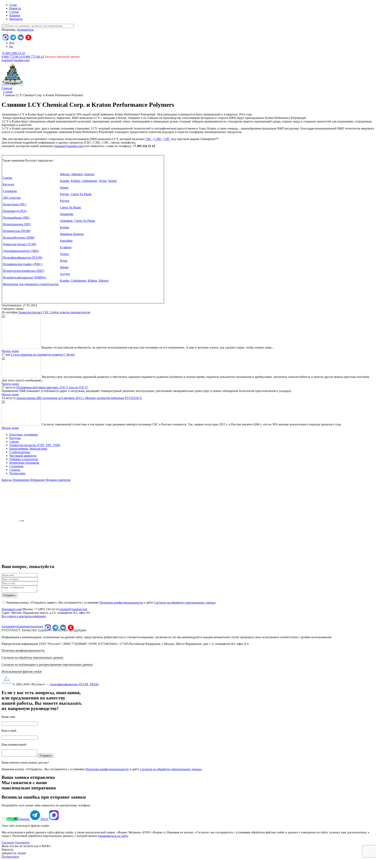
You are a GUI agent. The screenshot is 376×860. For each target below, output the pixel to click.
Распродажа (17, 473)
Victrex (64, 254)
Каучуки (8, 184)
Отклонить (22, 842)
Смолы (7, 177)
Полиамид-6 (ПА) (15, 211)
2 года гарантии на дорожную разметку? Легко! (43, 354)
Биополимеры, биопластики (28, 448)
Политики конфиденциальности (121, 602)
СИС (167, 139)
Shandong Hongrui (72, 234)
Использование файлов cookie (22, 671)
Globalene (66, 220)
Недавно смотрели (58, 480)
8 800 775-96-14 (33, 56)
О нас (13, 4)
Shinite (64, 267)
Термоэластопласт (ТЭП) (19, 244)
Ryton (63, 260)
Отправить (9, 595)
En (11, 46)
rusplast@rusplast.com (15, 60)
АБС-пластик (12, 197)
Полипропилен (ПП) (17, 224)
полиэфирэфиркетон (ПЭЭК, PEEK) (74, 684)
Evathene (65, 247)
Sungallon (66, 240)
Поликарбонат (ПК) (16, 217)
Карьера (14, 15)
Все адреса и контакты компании (24, 616)
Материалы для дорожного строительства (31, 284)
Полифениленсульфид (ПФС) (22, 264)
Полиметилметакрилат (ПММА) (24, 277)
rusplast (59, 146)
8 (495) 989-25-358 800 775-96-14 (13, 54)
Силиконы (10, 191)
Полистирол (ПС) (14, 204)
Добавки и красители (23, 459)
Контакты (16, 19)
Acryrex (65, 274)
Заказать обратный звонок (62, 56)
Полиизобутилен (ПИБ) (18, 237)
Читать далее (10, 351)
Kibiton (75, 180)
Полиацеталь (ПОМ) (16, 231)
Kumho (64, 180)
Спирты (14, 469)
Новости (15, 8)
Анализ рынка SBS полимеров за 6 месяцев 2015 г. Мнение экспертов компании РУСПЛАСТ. (79, 398)
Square (64, 187)
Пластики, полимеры (23, 434)
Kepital (64, 227)
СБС (148, 139)
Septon (112, 180)
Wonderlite (66, 214)
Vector (103, 180)
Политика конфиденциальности (23, 650)
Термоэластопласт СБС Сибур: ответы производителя (54, 312)
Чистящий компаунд (23, 455)
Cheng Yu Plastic (81, 194)
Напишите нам (12, 609)
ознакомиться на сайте (113, 836)
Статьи (14, 11)
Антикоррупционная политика (22, 626)
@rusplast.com (73, 146)
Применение (21, 480)
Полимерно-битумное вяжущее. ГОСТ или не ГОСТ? (52, 387)
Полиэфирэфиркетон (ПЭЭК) (22, 257)
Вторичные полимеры (24, 462)
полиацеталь (25, 29)
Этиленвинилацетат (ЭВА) (21, 251)
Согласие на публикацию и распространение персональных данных (47, 664)
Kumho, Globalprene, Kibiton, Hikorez (84, 280)
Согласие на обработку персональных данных (185, 602)
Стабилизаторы (19, 452)
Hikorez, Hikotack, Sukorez (77, 174)
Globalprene (89, 180)
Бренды (7, 480)
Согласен (8, 842)
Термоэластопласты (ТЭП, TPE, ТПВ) (34, 445)
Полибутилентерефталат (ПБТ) (23, 270)
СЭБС (158, 139)
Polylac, (65, 194)
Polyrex (65, 200)
